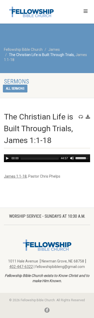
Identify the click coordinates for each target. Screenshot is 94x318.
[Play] (7, 158)
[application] (47, 158)
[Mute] (72, 158)
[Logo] (31, 12)
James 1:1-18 (15, 176)
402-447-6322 (21, 267)
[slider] (82, 157)
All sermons (15, 88)
